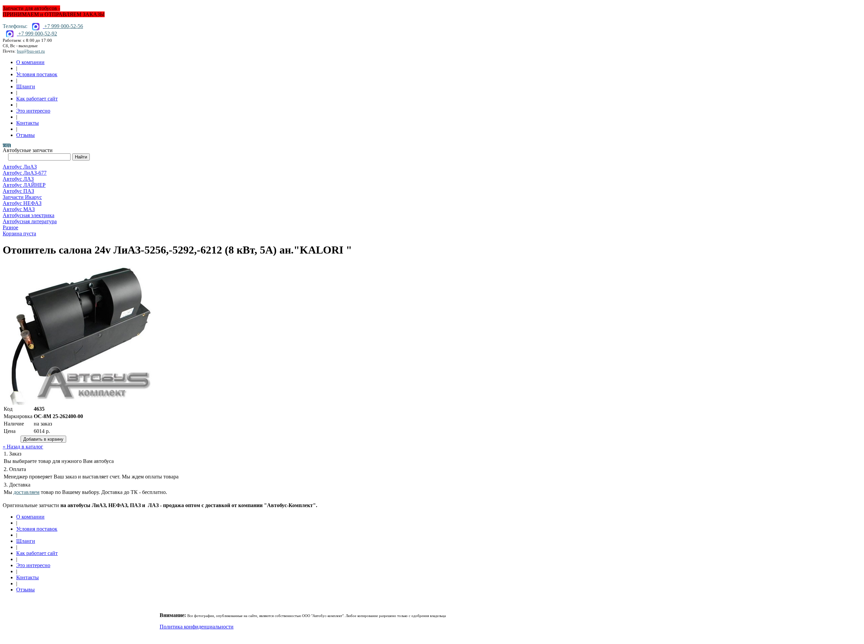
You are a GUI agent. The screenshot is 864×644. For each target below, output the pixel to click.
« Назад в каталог (23, 446)
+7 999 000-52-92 (37, 33)
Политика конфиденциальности (197, 627)
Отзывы (25, 135)
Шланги (25, 86)
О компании (30, 62)
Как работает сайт (37, 98)
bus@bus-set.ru (31, 51)
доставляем (26, 492)
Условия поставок (36, 74)
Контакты (27, 123)
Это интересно (33, 111)
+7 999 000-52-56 (63, 26)
